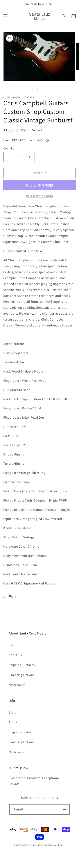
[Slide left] (30, 89)
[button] (5, 16)
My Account (17, 685)
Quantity (8, 148)
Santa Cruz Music (32, 844)
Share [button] (12, 596)
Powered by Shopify (54, 844)
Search (13, 645)
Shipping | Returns (22, 665)
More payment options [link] (39, 195)
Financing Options (21, 675)
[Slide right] (49, 89)
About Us (15, 655)
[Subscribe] (64, 809)
